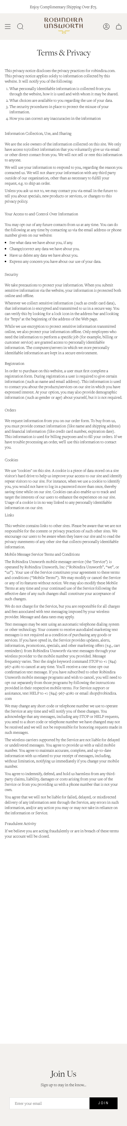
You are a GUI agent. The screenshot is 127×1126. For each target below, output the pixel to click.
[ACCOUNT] (106, 26)
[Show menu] (7, 26)
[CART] (118, 26)
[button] (20, 26)
